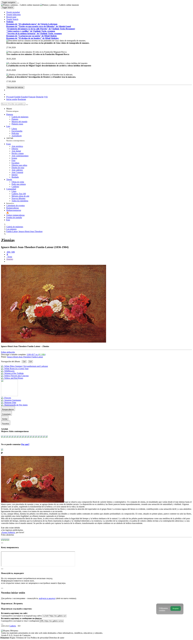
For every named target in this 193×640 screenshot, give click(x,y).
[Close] (27, 104)
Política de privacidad (40, 638)
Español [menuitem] (24, 97)
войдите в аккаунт (47, 598)
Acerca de (17, 635)
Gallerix (12, 626)
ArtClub (15, 139)
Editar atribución (8, 352)
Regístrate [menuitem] (22, 99)
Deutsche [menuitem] (40, 97)
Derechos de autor (56, 638)
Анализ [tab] (9, 259)
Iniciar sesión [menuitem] (11, 99)
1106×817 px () (36, 354)
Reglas (13, 638)
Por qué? (25, 444)
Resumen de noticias (15, 87)
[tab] (10, 252)
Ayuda (4, 635)
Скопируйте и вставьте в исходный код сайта (21, 616)
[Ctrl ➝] (6, 398)
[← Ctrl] (12, 378)
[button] (13, 12)
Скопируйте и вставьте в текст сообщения (20, 621)
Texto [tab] (9, 257)
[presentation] (99, 261)
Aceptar (176, 608)
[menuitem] (46, 97)
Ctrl (24, 362)
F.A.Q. (10, 635)
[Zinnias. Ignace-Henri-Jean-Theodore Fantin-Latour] (53, 342)
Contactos (26, 635)
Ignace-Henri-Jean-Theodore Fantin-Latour (25, 357)
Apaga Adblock (8, 532)
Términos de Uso (23, 638)
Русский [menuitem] (10, 97)
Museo (12, 110)
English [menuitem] (17, 97)
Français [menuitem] (31, 97)
